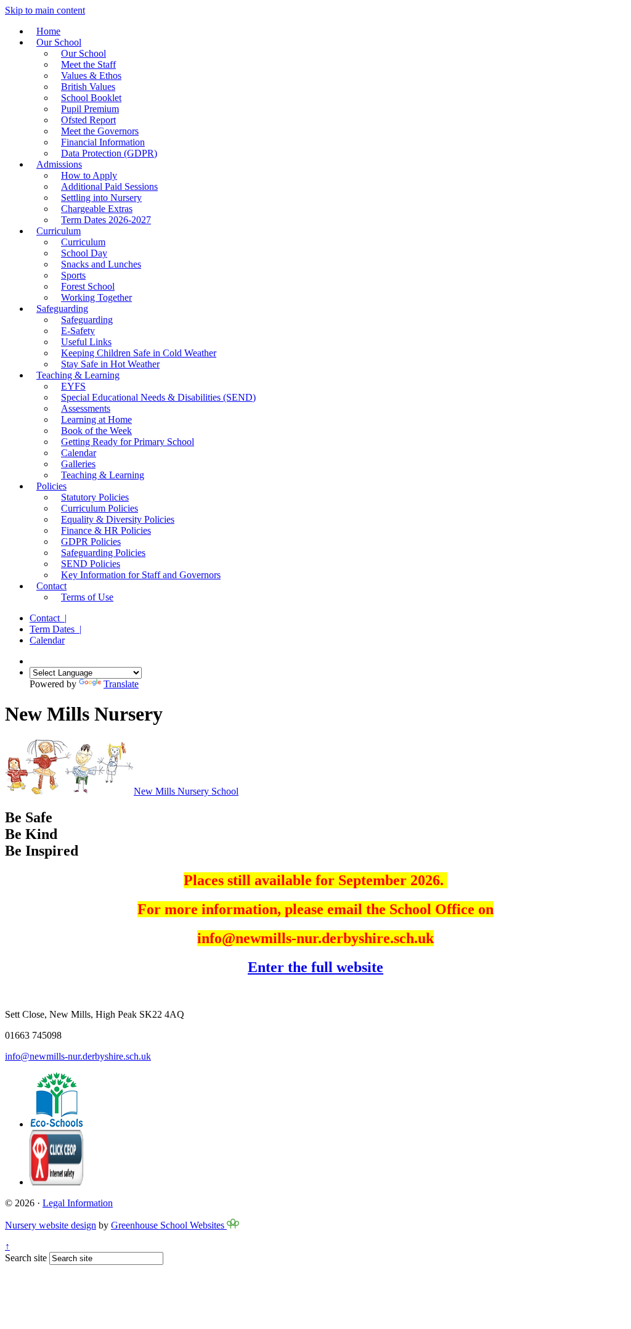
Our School (58, 42)
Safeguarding (62, 308)
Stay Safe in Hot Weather (110, 364)
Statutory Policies (95, 497)
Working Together (96, 297)
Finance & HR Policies (106, 530)
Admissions (59, 164)
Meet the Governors (100, 131)
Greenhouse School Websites (169, 1225)
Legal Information (78, 1203)
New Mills (186, 791)
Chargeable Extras (96, 208)
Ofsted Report (88, 120)
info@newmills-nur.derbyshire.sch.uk (78, 1056)
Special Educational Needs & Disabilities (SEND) (158, 397)
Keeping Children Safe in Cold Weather (138, 353)
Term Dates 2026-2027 (106, 220)
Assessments (85, 408)
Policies (51, 486)
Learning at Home (96, 419)
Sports (73, 275)
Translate (121, 684)
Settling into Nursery (101, 197)
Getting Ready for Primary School (127, 441)
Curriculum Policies (99, 508)
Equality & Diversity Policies (117, 519)
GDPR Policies (91, 541)
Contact (51, 586)
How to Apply (89, 175)
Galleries (78, 464)
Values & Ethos (91, 75)
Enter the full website (315, 967)
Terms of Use (87, 597)
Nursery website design (50, 1225)
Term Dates (55, 629)
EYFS (73, 386)
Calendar (78, 453)
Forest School (88, 286)
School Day (84, 253)
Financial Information (103, 142)
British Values (88, 86)
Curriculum (58, 231)
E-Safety (78, 330)
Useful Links (86, 342)
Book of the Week (96, 430)
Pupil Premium (90, 109)
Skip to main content (45, 10)
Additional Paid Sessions (109, 186)
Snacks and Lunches (101, 264)
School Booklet (91, 97)
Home (48, 31)
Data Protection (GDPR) (109, 153)
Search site (26, 1258)
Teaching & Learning (78, 375)
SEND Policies (90, 563)
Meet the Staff (88, 64)
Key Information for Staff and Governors (141, 575)
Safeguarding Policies (103, 552)
